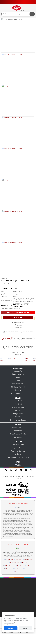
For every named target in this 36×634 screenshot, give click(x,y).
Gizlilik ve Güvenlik (18, 387)
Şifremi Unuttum (18, 407)
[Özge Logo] (8, 569)
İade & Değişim (18, 374)
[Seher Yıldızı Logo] (9, 566)
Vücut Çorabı (16, 293)
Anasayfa (18, 371)
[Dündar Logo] (17, 569)
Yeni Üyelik (18, 401)
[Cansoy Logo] (12, 360)
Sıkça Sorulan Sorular (13, 331)
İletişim (18, 390)
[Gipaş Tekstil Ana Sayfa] (8, 560)
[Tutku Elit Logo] (27, 560)
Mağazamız (18, 431)
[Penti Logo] (19, 566)
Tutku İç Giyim (18, 454)
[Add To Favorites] (18, 322)
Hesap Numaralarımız (18, 420)
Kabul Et (10, 628)
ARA (32, 14)
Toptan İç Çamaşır (18, 451)
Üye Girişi (18, 404)
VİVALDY (4, 278)
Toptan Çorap (18, 448)
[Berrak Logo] (27, 569)
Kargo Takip (18, 414)
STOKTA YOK (18, 317)
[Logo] (18, 8)
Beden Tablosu (29, 331)
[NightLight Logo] (14, 563)
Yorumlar (16, 338)
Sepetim (18, 417)
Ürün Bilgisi (6, 338)
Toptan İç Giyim (18, 445)
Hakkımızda (18, 437)
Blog (18, 377)
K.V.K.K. (18, 381)
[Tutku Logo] (25, 360)
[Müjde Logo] (29, 566)
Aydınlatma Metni (18, 384)
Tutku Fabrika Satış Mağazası (18, 457)
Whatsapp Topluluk (18, 393)
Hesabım (18, 410)
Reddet (25, 628)
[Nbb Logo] (23, 563)
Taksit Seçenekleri (27, 338)
